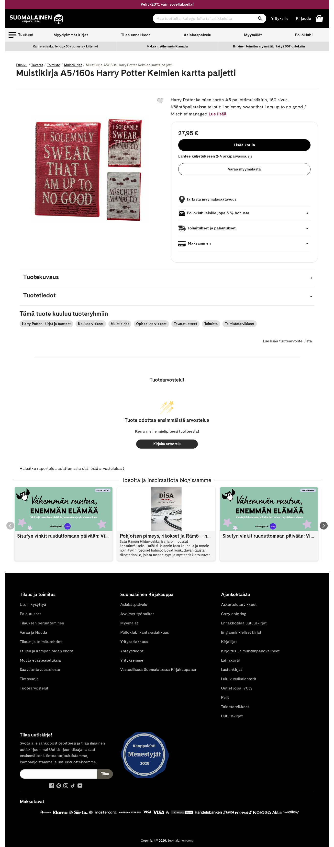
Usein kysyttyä (33, 604)
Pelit (225, 697)
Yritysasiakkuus (134, 641)
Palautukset (30, 613)
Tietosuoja (29, 679)
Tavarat (37, 65)
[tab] (167, 278)
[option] (65, 46)
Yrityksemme (131, 660)
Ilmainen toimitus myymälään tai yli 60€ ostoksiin (269, 46)
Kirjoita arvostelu (167, 444)
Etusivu (21, 65)
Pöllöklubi (304, 35)
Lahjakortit (231, 660)
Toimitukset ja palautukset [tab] (211, 228)
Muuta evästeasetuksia (40, 660)
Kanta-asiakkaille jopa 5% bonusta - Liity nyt (65, 46)
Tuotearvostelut (34, 688)
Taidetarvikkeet (235, 706)
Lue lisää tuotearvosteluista (287, 341)
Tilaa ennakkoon (136, 35)
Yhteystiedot (132, 651)
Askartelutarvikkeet (239, 604)
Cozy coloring (233, 613)
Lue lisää (217, 113)
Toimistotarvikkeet (239, 324)
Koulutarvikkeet (90, 324)
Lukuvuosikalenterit (238, 679)
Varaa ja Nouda (33, 632)
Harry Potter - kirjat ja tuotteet (46, 324)
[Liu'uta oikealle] (324, 526)
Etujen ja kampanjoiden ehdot (47, 651)
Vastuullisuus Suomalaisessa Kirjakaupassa (158, 669)
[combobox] (209, 18)
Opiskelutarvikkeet (151, 324)
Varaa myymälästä (244, 169)
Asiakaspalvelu (197, 35)
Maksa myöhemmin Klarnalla (167, 46)
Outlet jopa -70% (236, 688)
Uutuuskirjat (232, 716)
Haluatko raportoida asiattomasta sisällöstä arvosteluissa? (72, 468)
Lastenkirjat (231, 669)
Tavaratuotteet (185, 324)
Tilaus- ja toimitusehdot (41, 641)
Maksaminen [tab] (199, 243)
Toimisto (53, 65)
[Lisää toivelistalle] (160, 101)
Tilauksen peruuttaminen (42, 623)
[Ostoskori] (319, 18)
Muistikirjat (73, 65)
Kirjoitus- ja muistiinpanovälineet (250, 651)
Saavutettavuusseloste (40, 669)
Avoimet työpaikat (137, 613)
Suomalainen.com (179, 840)
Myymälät (253, 35)
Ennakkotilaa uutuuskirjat (244, 623)
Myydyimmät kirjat (71, 35)
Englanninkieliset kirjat (241, 632)
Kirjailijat (229, 641)
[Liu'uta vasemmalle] (10, 526)
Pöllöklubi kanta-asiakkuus (144, 632)
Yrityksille (280, 18)
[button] (21, 35)
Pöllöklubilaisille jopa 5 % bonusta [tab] (218, 213)
